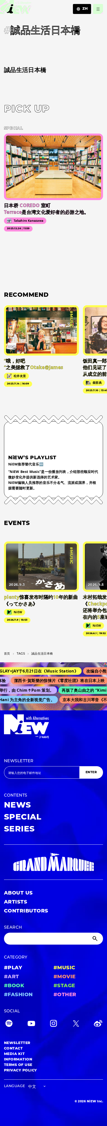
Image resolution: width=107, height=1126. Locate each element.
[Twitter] (76, 1024)
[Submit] (95, 939)
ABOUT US (18, 893)
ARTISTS (15, 902)
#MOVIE (65, 977)
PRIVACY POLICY (20, 1070)
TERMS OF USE (18, 1065)
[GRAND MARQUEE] (53, 862)
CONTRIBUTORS (26, 911)
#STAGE (64, 985)
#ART (11, 977)
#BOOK (14, 985)
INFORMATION (18, 1059)
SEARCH (13, 928)
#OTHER (65, 994)
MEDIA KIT (14, 1054)
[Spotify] (9, 1024)
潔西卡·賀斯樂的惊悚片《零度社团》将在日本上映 (55, 680)
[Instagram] (53, 1024)
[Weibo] (98, 1024)
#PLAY (13, 968)
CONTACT (13, 1049)
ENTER (91, 772)
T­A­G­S (21, 653)
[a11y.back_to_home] (16, 8)
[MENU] (98, 9)
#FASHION (18, 994)
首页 (7, 653)
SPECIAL (22, 818)
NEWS (17, 806)
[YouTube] (31, 1024)
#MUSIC (64, 968)
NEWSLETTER (19, 761)
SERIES (19, 829)
